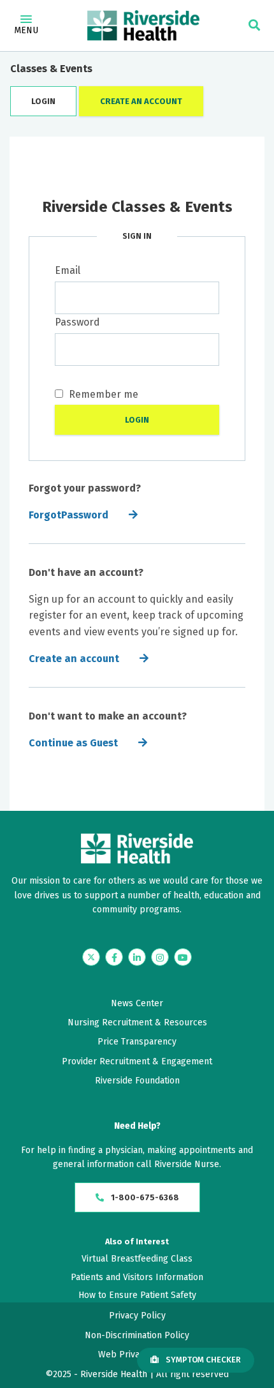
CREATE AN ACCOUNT (141, 101)
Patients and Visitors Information (137, 1277)
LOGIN (43, 101)
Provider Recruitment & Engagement (137, 1061)
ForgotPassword (68, 515)
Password (77, 322)
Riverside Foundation (137, 1080)
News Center (137, 1003)
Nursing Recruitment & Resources (137, 1022)
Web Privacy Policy (137, 1354)
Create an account (74, 659)
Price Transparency (137, 1041)
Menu (26, 30)
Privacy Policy (137, 1315)
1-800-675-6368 (144, 1197)
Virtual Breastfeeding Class (137, 1258)
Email (67, 270)
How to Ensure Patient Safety (137, 1295)
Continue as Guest (73, 743)
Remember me (102, 394)
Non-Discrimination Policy (137, 1335)
